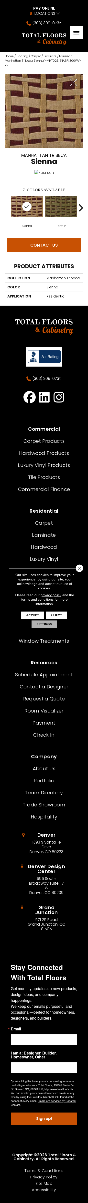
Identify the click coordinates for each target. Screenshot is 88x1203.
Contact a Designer (44, 686)
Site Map (44, 1184)
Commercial (44, 429)
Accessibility (44, 1190)
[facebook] (29, 397)
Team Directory (44, 792)
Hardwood (44, 547)
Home (9, 56)
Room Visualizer (44, 710)
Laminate (44, 535)
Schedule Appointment (44, 674)
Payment (44, 722)
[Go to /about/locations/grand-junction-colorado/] (44, 918)
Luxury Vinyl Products (44, 465)
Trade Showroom (44, 804)
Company (44, 756)
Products (50, 56)
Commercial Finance (44, 489)
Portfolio (44, 780)
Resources (44, 662)
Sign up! (44, 1118)
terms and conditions (37, 599)
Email (16, 1029)
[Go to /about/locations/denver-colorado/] (44, 843)
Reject (56, 615)
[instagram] (59, 397)
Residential (44, 510)
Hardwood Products (44, 453)
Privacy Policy (43, 1177)
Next (80, 208)
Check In (44, 734)
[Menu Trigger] (76, 32)
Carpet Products (44, 441)
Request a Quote (44, 698)
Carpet (36, 56)
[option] (61, 212)
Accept (32, 615)
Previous (7, 208)
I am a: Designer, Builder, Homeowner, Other (33, 1055)
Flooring (22, 56)
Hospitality (44, 816)
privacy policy (51, 595)
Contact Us (44, 245)
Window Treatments (44, 641)
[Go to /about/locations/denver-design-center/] (44, 879)
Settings (44, 624)
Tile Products (44, 477)
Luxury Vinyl (44, 559)
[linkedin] (44, 397)
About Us (44, 768)
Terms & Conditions (44, 1171)
